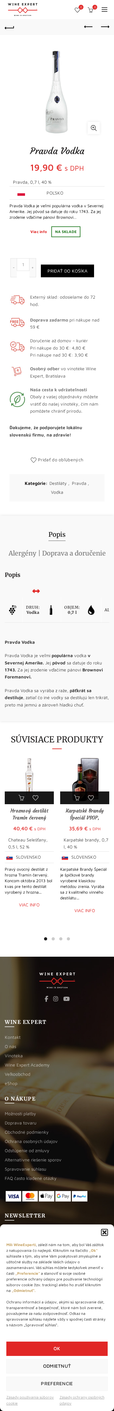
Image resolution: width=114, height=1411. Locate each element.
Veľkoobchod (17, 1074)
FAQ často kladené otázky (31, 1178)
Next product (104, 27)
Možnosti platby (20, 1113)
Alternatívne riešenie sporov (33, 1159)
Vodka (57, 492)
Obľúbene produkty (81, 7)
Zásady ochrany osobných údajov (82, 1400)
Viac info (39, 231)
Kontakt (13, 1037)
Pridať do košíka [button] (22, 797)
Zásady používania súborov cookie (30, 1400)
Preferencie (57, 1383)
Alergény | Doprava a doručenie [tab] (57, 553)
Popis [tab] (57, 534)
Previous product (89, 27)
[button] (104, 1232)
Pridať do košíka (68, 270)
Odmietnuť (57, 1366)
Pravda (79, 483)
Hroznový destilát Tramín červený (29, 814)
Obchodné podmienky (27, 1132)
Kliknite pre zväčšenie (94, 128)
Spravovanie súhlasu (25, 1169)
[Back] (9, 27)
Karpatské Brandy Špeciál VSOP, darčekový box (85, 818)
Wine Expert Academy (27, 1064)
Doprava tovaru (20, 1122)
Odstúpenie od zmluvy (27, 1150)
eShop (11, 1083)
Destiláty (58, 483)
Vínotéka (14, 1055)
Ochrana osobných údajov (31, 1141)
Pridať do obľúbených (60, 459)
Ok (57, 1348)
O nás (10, 1046)
